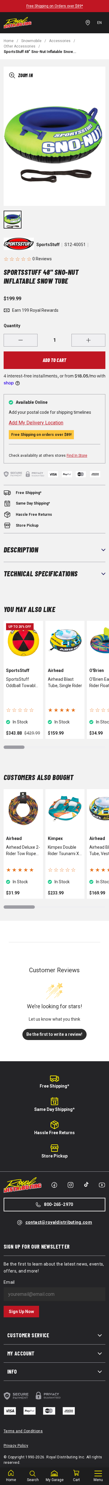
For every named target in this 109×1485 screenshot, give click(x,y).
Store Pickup (54, 1156)
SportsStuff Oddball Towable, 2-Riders (22, 683)
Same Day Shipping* (54, 1109)
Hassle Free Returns (54, 1132)
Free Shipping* (54, 1086)
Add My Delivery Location (36, 423)
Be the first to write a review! (54, 1034)
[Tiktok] (86, 1184)
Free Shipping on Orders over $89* (54, 6)
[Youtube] (101, 1185)
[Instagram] (70, 1185)
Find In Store (77, 455)
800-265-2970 (58, 1204)
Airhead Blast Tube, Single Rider (65, 682)
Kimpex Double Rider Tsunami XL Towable (64, 851)
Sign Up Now (21, 1311)
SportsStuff (48, 244)
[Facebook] (54, 1185)
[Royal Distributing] (17, 22)
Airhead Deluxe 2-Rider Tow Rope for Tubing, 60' (23, 851)
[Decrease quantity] (21, 340)
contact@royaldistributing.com (58, 1222)
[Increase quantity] (88, 340)
